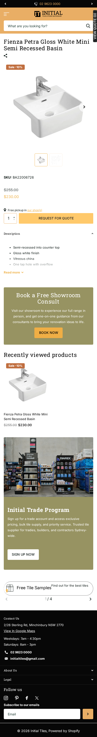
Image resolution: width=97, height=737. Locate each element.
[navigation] (5, 4)
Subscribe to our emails (21, 705)
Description (12, 233)
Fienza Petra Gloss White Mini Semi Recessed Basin (26, 416)
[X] (37, 698)
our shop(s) (34, 210)
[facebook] (27, 698)
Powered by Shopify (64, 731)
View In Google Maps (19, 631)
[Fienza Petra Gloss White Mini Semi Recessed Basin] (28, 385)
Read (12, 272)
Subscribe (88, 714)
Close (48, 670)
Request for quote (56, 218)
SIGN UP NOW (23, 554)
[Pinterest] (17, 698)
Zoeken (88, 25)
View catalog (6, 14)
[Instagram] (6, 698)
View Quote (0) (95, 26)
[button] (15, 214)
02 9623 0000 (50, 4)
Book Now (48, 333)
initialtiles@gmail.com (27, 658)
